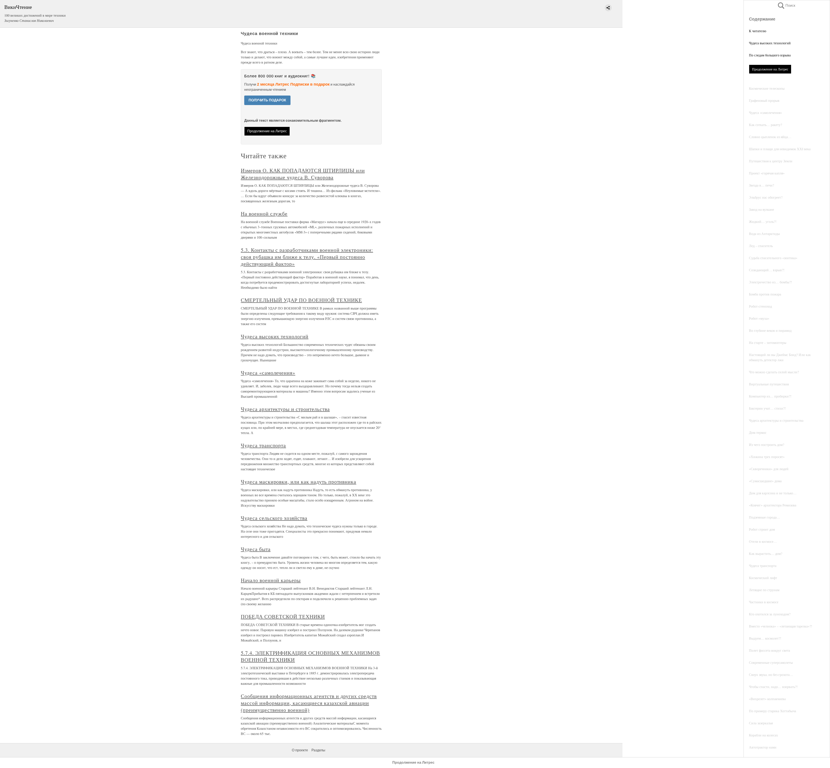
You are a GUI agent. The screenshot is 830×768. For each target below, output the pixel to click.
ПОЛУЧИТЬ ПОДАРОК (267, 100)
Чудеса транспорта (263, 445)
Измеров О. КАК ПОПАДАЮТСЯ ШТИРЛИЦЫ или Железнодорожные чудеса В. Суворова (303, 174)
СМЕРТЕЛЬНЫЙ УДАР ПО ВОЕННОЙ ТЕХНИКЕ (301, 300)
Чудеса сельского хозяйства (274, 517)
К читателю (757, 31)
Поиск (786, 5)
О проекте (300, 750)
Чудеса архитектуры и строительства (285, 409)
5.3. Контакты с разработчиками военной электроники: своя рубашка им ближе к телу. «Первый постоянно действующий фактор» (307, 256)
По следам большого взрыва (770, 55)
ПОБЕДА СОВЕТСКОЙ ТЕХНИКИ (283, 616)
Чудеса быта (256, 549)
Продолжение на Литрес (770, 69)
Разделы (318, 750)
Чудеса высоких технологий (770, 43)
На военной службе (264, 213)
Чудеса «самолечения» (268, 372)
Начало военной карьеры (271, 580)
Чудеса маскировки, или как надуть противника (298, 481)
